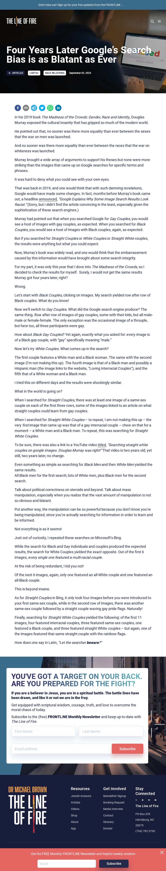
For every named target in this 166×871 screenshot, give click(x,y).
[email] (26, 108)
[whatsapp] (50, 108)
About (75, 822)
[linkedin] (58, 108)
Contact (108, 815)
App (73, 828)
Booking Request (114, 802)
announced (48, 199)
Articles (75, 802)
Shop (74, 815)
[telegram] (34, 108)
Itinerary (108, 822)
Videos (75, 809)
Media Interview (113, 809)
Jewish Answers (81, 796)
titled (102, 445)
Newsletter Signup (114, 796)
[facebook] (18, 108)
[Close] (162, 852)
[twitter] (42, 108)
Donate (107, 828)
